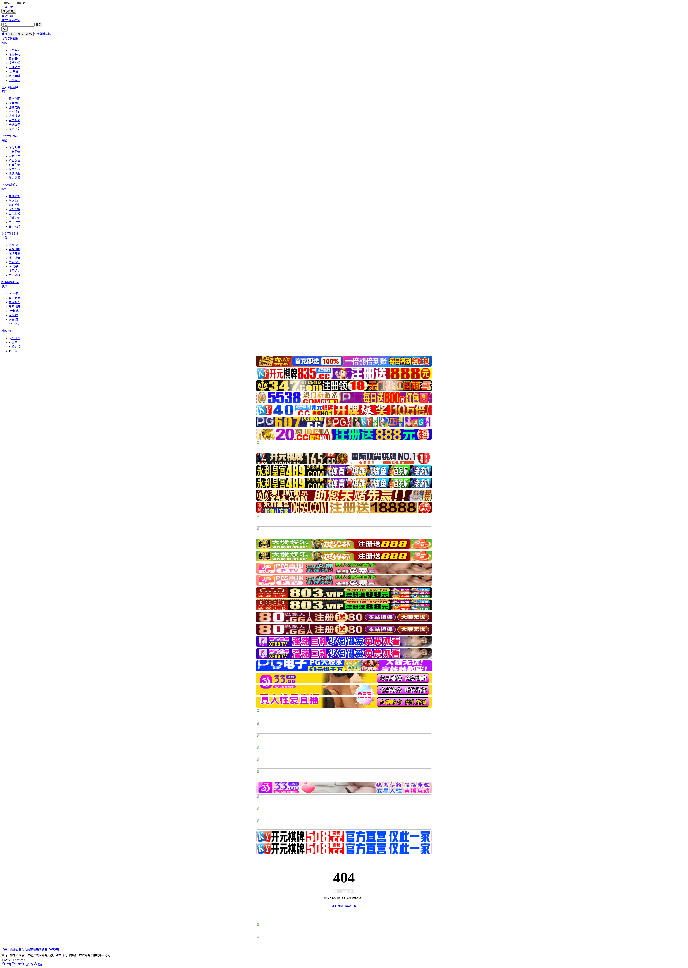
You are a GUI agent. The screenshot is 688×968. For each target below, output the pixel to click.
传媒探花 (14, 54)
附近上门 (14, 200)
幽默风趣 (14, 173)
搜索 (38, 24)
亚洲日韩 (14, 58)
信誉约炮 (14, 217)
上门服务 (14, 213)
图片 (20, 34)
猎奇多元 (14, 80)
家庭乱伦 (14, 164)
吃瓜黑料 (14, 75)
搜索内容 (351, 906)
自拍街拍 (14, 111)
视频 (12, 34)
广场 (14, 351)
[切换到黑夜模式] (4, 29)
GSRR (18, 960)
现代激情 (14, 147)
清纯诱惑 (14, 116)
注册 (10, 16)
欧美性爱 (14, 62)
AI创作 (15, 338)
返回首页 (337, 906)
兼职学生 (14, 204)
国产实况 (14, 50)
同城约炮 (14, 196)
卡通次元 (14, 124)
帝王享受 (14, 222)
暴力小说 (14, 156)
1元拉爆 (14, 310)
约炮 (36, 33)
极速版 (15, 346)
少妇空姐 (14, 209)
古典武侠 (14, 151)
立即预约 (14, 226)
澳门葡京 (14, 298)
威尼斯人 (14, 302)
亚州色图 (14, 98)
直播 (42, 33)
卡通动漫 (14, 67)
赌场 (48, 33)
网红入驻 (14, 245)
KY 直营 (14, 323)
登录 (4, 16)
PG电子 (13, 266)
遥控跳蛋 (14, 257)
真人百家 (14, 262)
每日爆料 (14, 275)
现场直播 (14, 253)
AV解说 (13, 71)
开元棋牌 (14, 306)
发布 (14, 342)
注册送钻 (14, 270)
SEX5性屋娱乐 (10, 20)
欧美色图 (14, 103)
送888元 (14, 319)
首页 (4, 33)
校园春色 (14, 160)
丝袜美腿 (14, 107)
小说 (29, 34)
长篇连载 (14, 169)
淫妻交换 (14, 177)
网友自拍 (14, 249)
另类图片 (14, 120)
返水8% (13, 315)
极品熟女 (14, 128)
